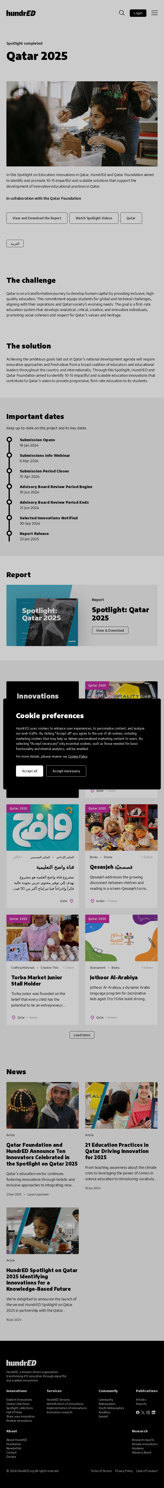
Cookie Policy (77, 756)
